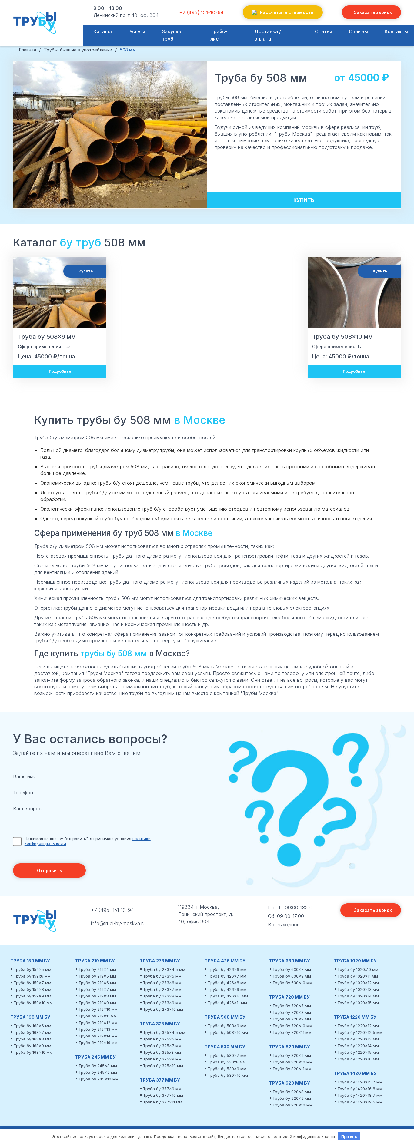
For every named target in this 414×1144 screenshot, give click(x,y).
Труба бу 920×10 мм (292, 1105)
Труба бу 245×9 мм (97, 1072)
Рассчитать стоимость (287, 12)
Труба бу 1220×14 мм (358, 1045)
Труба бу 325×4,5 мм (164, 1032)
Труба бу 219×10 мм (98, 1009)
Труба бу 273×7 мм (162, 989)
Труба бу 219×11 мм (97, 1016)
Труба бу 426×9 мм (227, 989)
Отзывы (358, 31)
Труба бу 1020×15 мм (358, 1002)
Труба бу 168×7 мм (32, 1032)
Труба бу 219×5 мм (97, 976)
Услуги (137, 31)
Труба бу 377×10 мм (163, 1095)
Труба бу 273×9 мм (162, 1002)
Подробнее (60, 371)
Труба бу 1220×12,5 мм (359, 1032)
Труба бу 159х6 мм (32, 976)
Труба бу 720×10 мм (292, 1025)
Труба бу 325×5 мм (162, 1039)
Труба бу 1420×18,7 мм (359, 1095)
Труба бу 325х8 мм (162, 1052)
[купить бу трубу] (35, 26)
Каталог (103, 31)
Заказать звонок (373, 12)
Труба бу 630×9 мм (291, 976)
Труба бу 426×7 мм (227, 976)
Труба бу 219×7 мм (97, 989)
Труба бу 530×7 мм (227, 1055)
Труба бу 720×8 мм (291, 1012)
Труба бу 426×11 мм (227, 1002)
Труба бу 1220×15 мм (358, 1052)
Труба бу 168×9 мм (32, 1045)
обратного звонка (118, 680)
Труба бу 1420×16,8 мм (359, 1088)
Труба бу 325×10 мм (163, 1065)
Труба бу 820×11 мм (292, 1068)
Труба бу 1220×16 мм (358, 1059)
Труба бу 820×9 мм (291, 1055)
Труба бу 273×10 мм (163, 1009)
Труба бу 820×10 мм (292, 1062)
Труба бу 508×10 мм (228, 1032)
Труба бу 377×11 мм (162, 1101)
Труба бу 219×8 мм (97, 996)
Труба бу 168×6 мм (32, 1025)
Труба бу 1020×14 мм (358, 996)
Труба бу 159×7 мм (32, 982)
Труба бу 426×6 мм (227, 969)
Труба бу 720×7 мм (291, 1005)
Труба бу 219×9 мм (97, 1002)
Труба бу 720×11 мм (292, 1032)
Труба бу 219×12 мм (98, 1022)
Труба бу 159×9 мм (32, 996)
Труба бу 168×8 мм (32, 1039)
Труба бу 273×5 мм (162, 976)
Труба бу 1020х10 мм (357, 969)
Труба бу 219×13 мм (98, 1029)
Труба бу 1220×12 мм (358, 1025)
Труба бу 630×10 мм (292, 982)
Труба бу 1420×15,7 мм (359, 1082)
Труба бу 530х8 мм (227, 1062)
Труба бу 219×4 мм (97, 969)
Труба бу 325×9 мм (162, 1059)
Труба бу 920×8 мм (291, 1091)
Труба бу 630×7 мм (291, 969)
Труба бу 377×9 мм (162, 1088)
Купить (303, 200)
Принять (349, 1136)
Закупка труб (171, 35)
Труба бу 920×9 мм (291, 1098)
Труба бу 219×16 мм (98, 1042)
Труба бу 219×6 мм (97, 982)
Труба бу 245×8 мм (97, 1065)
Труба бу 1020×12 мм (358, 982)
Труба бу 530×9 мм (227, 1068)
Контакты (396, 31)
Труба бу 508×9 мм (227, 1025)
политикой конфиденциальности (303, 1136)
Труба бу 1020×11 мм (357, 976)
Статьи (323, 31)
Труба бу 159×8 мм (32, 989)
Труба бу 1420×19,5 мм (359, 1101)
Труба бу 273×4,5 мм (164, 969)
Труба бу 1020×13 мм (358, 989)
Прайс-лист (218, 35)
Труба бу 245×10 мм (98, 1078)
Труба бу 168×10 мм (33, 1052)
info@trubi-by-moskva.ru (118, 923)
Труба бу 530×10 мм (228, 1075)
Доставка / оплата (267, 35)
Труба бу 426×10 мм (228, 996)
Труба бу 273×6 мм (162, 982)
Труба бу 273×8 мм (162, 996)
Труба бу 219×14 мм (98, 1036)
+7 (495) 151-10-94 (201, 12)
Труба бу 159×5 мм (32, 969)
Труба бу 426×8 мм (227, 982)
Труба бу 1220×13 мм (358, 1039)
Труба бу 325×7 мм (162, 1045)
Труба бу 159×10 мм (33, 1002)
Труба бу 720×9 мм (291, 1019)
